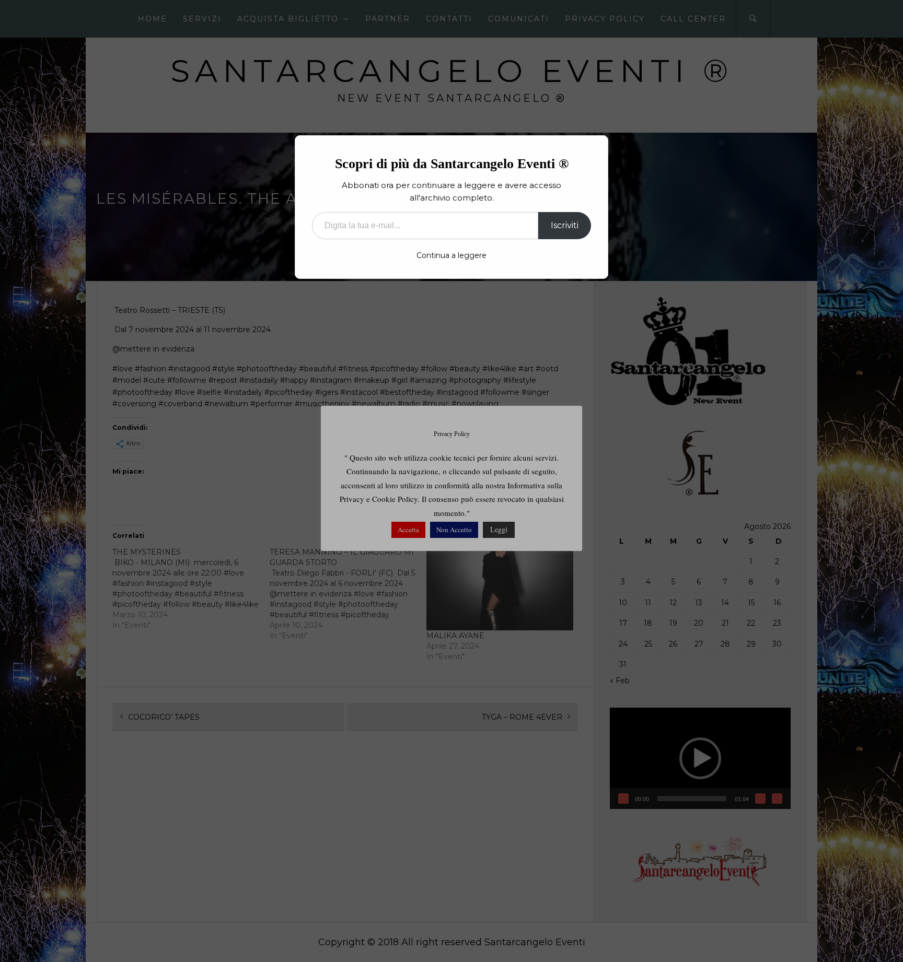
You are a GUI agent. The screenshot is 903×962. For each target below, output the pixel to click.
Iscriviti (564, 225)
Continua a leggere (451, 255)
